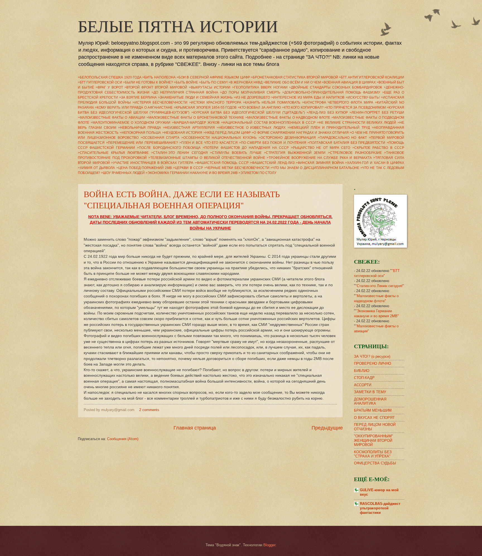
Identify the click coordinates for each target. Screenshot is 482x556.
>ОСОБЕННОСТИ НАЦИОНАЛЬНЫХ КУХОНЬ (219, 137)
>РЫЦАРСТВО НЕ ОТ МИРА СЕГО (320, 147)
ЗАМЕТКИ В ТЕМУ (370, 392)
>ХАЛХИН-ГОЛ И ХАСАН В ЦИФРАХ (374, 162)
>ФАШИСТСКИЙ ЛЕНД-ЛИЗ (272, 162)
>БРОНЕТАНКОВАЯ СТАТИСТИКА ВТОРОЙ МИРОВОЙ (294, 77)
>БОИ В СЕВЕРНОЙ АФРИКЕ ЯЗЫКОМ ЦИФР (213, 77)
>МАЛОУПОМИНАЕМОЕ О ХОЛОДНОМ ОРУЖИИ (130, 122)
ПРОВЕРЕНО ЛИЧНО (372, 363)
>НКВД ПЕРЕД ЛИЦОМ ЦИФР (227, 132)
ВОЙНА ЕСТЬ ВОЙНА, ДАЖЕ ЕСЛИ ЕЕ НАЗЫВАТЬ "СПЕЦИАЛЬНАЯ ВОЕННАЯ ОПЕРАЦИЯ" (182, 199)
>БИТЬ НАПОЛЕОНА (158, 77)
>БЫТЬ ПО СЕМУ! (213, 82)
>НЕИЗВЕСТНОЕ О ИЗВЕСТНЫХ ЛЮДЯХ (251, 127)
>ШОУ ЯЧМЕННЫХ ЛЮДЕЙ (123, 173)
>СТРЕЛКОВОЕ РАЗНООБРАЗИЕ (355, 152)
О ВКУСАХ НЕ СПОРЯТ (374, 418)
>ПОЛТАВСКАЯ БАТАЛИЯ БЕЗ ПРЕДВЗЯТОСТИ (346, 142)
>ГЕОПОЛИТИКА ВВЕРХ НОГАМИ (260, 87)
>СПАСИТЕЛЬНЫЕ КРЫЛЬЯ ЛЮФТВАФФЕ (113, 152)
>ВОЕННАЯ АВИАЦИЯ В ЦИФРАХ (349, 82)
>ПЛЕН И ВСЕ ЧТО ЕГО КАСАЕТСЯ (208, 142)
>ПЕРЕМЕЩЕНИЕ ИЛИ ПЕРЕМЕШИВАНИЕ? (142, 142)
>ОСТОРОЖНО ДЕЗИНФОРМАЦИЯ (287, 137)
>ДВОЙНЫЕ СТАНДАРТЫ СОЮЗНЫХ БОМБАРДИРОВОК (335, 87)
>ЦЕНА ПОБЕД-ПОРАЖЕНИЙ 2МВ (144, 168)
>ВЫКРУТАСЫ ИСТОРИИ (209, 87)
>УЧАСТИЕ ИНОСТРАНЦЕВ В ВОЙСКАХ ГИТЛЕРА (152, 162)
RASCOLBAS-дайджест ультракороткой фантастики (380, 508)
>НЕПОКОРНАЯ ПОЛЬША (140, 132)
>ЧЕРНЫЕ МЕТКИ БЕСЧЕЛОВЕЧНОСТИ (236, 168)
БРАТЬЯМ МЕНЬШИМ (373, 410)
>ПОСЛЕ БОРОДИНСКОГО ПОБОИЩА (169, 147)
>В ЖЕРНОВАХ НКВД (245, 82)
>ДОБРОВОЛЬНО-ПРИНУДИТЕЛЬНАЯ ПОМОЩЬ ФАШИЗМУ (331, 92)
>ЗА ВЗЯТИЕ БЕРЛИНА (138, 97)
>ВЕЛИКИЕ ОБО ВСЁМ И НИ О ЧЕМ (291, 82)
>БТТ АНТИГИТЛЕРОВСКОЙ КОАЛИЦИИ (371, 77)
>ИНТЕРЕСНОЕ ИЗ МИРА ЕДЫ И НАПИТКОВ (307, 97)
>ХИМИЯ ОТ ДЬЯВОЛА (96, 168)
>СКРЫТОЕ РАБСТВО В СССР (378, 147)
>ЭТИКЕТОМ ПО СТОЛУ (257, 173)
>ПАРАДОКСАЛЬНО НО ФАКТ (342, 137)
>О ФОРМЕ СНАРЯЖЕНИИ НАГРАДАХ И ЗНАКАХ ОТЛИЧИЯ (300, 132)
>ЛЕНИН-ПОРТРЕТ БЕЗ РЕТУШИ (377, 112)
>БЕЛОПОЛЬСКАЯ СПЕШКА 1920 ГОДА (109, 77)
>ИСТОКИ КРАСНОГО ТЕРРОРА (215, 102)
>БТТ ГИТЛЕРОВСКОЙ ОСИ (100, 82)
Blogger (269, 545)
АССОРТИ (362, 385)
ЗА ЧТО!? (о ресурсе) (372, 356)
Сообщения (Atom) (122, 439)
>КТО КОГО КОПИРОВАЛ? (303, 107)
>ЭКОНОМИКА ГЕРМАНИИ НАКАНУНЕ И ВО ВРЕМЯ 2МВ (192, 173)
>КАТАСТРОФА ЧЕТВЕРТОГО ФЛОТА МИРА (337, 102)
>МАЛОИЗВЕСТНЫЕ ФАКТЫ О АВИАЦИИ (111, 117)
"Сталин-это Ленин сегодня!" (379, 286)
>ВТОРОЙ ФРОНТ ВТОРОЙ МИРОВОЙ (155, 87)
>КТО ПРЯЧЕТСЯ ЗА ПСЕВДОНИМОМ (355, 107)
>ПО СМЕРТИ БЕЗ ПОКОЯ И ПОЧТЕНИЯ (272, 142)
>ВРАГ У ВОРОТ (109, 87)
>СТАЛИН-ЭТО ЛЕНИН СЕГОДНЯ (179, 152)
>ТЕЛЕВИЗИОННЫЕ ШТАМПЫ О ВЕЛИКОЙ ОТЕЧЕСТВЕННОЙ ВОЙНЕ (206, 157)
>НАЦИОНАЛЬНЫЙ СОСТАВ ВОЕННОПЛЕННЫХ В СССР (268, 122)
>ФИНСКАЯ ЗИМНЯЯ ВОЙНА (320, 162)
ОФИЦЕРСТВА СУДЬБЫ (375, 463)
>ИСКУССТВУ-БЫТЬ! (363, 97)
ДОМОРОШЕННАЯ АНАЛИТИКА (370, 401)
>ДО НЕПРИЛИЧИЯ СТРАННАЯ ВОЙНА (184, 92)
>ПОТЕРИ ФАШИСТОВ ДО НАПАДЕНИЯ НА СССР (246, 147)
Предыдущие (327, 428)
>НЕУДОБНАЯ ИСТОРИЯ (182, 132)
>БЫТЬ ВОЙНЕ (186, 82)
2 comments (149, 410)
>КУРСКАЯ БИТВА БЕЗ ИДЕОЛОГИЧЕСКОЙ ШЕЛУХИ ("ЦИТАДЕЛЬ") (248, 112)
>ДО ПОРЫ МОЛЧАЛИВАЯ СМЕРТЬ (250, 92)
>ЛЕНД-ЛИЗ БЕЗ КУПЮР (327, 112)
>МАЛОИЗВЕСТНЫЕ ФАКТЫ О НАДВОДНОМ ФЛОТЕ (287, 117)
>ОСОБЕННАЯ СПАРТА (160, 137)
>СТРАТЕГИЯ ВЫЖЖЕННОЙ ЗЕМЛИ (295, 152)
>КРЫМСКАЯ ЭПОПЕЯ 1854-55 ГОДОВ (205, 107)
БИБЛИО (361, 371)
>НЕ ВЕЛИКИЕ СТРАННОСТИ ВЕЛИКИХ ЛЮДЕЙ (356, 122)
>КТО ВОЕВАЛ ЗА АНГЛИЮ (259, 107)
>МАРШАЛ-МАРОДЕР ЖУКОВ (196, 122)
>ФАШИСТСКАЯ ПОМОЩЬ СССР (222, 162)
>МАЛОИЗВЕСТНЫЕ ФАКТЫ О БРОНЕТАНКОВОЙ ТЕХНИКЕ (195, 117)
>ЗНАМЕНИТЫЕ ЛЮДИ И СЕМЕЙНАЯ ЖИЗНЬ (195, 97)
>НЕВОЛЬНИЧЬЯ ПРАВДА (139, 127)
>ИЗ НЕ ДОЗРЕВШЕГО (252, 97)
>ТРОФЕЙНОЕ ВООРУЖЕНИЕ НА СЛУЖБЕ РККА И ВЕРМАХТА (319, 157)
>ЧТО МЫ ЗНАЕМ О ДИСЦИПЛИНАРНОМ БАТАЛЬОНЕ (315, 168)
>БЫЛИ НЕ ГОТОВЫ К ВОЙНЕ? (148, 82)
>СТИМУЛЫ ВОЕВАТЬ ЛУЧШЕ (235, 152)
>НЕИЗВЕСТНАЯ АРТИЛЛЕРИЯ (189, 127)
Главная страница (194, 428)
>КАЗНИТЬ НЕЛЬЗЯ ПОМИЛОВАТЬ (272, 102)
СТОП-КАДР (364, 378)
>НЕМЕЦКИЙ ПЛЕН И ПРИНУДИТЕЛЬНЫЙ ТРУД (329, 127)
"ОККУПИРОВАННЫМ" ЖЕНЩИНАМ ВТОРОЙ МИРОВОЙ (373, 440)
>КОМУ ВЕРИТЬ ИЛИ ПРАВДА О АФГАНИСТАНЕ (134, 107)
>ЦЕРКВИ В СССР (188, 168)
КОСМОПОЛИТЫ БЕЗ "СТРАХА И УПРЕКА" (373, 454)
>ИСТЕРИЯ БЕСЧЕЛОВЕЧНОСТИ (159, 102)
